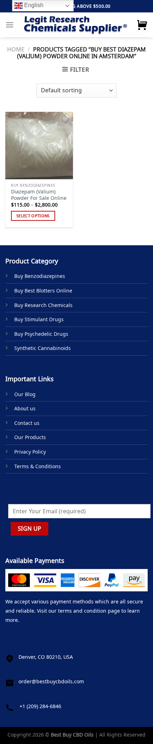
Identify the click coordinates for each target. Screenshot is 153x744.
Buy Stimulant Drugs (39, 319)
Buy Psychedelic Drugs (41, 333)
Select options (33, 215)
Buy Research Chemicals (43, 305)
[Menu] (9, 24)
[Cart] (142, 25)
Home (16, 49)
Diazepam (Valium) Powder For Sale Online (39, 194)
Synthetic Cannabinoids (42, 348)
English (33, 5)
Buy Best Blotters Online (43, 290)
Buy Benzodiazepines (39, 276)
